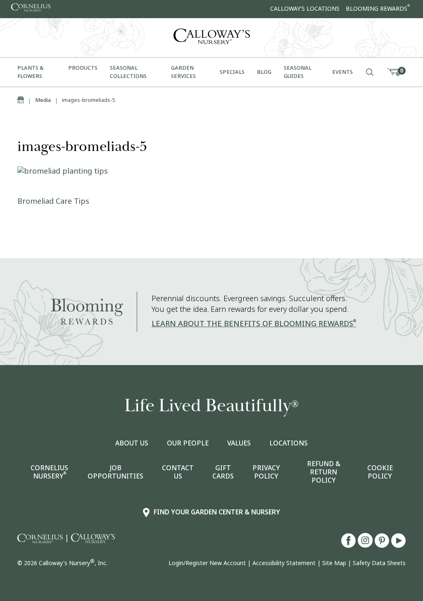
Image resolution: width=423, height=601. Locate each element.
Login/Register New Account (207, 563)
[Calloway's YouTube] (398, 545)
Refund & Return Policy (323, 472)
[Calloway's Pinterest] (383, 545)
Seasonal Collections (129, 72)
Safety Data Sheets (379, 563)
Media (43, 100)
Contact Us (178, 472)
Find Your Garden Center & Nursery (217, 512)
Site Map (334, 563)
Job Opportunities (115, 472)
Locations (288, 443)
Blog (264, 72)
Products (82, 68)
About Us (131, 443)
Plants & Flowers (30, 72)
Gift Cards (223, 472)
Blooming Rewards (378, 9)
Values (239, 443)
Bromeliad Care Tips (53, 201)
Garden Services (184, 72)
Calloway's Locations (305, 9)
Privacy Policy (266, 472)
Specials (232, 72)
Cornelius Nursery (49, 472)
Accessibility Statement (284, 563)
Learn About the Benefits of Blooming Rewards (254, 324)
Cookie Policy (380, 472)
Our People (188, 443)
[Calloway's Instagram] (366, 545)
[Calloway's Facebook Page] (349, 545)
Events (342, 72)
